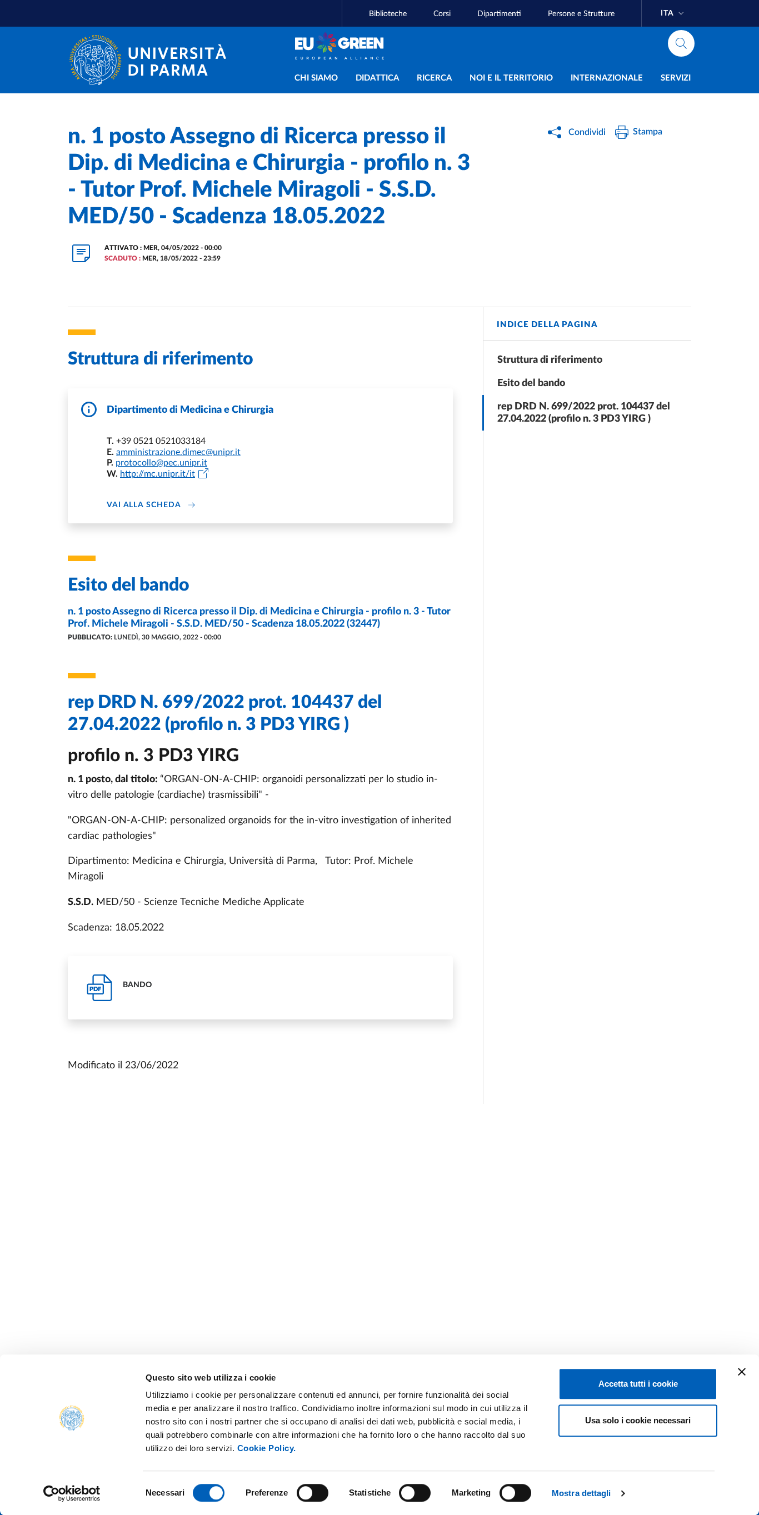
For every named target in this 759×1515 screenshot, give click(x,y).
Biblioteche (388, 14)
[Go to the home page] (152, 60)
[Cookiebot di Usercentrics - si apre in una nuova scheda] (72, 1493)
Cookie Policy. (266, 1448)
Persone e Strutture (581, 14)
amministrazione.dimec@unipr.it (178, 452)
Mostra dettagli (581, 1493)
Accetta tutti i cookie (638, 1383)
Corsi (442, 14)
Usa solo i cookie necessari (638, 1420)
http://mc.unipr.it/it (157, 473)
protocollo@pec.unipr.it (161, 462)
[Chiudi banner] (742, 1372)
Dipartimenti (499, 14)
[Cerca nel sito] (681, 43)
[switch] (312, 1493)
